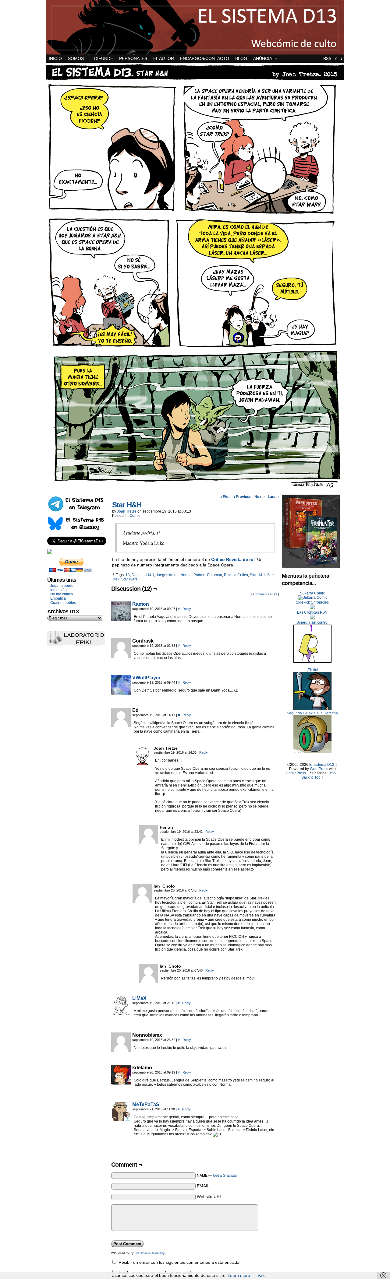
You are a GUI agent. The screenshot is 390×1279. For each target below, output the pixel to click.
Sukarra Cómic (312, 593)
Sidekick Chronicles (312, 602)
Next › (259, 497)
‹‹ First (225, 497)
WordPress (319, 769)
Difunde (103, 58)
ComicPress (296, 773)
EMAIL (203, 1185)
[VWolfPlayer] (121, 693)
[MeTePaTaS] (121, 1119)
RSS (327, 58)
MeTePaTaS (145, 1104)
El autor (163, 58)
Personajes (133, 58)
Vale (261, 1275)
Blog (241, 58)
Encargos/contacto (204, 58)
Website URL (209, 1196)
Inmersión (58, 590)
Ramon (140, 604)
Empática (58, 598)
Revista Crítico (236, 575)
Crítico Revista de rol (233, 559)
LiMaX (139, 998)
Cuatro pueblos (63, 603)
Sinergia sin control (312, 622)
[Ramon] (121, 619)
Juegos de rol (167, 575)
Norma (186, 575)
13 (128, 575)
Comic (134, 515)
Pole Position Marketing (150, 1253)
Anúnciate (265, 58)
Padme (199, 575)
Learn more (239, 1275)
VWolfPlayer (146, 677)
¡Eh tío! (312, 670)
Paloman (214, 575)
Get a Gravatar (225, 1175)
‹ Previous (242, 497)
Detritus (138, 575)
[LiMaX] (121, 1013)
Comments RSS (265, 594)
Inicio (55, 58)
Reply (187, 609)
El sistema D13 (195, 27)
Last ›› (273, 497)
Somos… (78, 58)
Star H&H (126, 505)
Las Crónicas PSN (312, 612)
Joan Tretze (126, 511)
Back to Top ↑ (312, 777)
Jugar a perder (62, 585)
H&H (150, 575)
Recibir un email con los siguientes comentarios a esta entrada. (180, 1262)
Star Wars (129, 579)
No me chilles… (63, 594)
